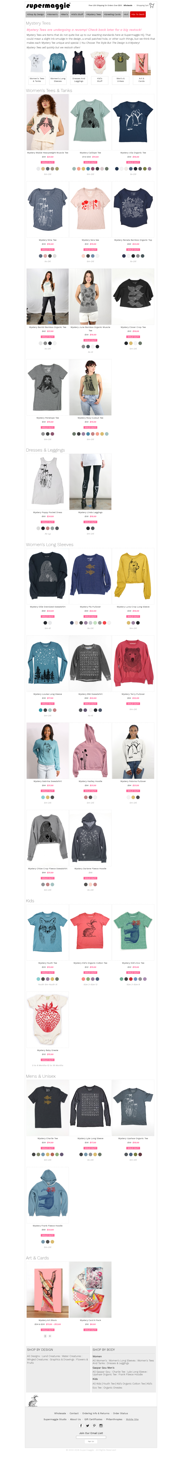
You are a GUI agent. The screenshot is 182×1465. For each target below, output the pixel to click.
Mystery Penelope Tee (48, 418)
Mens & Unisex (41, 1076)
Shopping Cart (143, 5)
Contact (74, 1413)
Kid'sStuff (99, 79)
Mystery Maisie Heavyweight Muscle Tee (47, 152)
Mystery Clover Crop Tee (133, 327)
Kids (30, 900)
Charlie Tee (118, 1371)
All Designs (33, 1356)
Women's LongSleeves (57, 79)
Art (126, 14)
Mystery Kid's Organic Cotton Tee (90, 963)
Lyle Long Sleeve (137, 1371)
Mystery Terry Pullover (133, 694)
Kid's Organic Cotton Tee (131, 1383)
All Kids (97, 1383)
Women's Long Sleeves (49, 544)
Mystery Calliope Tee (90, 152)
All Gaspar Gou (101, 1371)
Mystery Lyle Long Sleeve (90, 1138)
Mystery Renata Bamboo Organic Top (133, 240)
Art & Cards (37, 1257)
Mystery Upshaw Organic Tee (133, 1138)
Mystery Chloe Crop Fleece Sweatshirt (47, 868)
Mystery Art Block (48, 1320)
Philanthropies (114, 1419)
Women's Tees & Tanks (49, 90)
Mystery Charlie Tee (48, 1138)
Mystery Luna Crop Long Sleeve (133, 606)
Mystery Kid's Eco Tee (133, 963)
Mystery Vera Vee (90, 240)
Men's (65, 14)
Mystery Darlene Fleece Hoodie (90, 868)
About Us (75, 1419)
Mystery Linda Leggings (90, 512)
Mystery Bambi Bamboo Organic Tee (47, 327)
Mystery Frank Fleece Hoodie (47, 1225)
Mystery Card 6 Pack (90, 1320)
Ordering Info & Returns (95, 1413)
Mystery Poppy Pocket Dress (47, 512)
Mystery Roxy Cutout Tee (90, 418)
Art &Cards (142, 79)
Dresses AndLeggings (78, 79)
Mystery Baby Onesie (47, 1050)
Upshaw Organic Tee (105, 1374)
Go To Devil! (138, 14)
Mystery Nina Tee (47, 240)
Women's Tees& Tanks (37, 79)
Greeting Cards (113, 14)
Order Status (120, 1413)
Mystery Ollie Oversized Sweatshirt (47, 606)
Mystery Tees (94, 14)
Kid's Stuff (77, 14)
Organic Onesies (113, 1387)
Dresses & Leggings (45, 450)
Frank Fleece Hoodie (131, 1374)
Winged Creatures (37, 1359)
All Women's (100, 1360)
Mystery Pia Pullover (90, 606)
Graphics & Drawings (62, 1359)
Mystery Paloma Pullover (133, 781)
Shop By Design (36, 14)
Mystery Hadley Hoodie (90, 781)
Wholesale (60, 1413)
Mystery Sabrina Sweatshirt (48, 781)
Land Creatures (51, 1356)
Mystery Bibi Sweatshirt (90, 694)
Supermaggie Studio (55, 1419)
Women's (53, 14)
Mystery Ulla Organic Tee (133, 152)
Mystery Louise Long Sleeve (47, 694)
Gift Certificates (93, 1419)
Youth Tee (109, 1383)
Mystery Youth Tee (47, 963)
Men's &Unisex (121, 79)
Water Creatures (71, 1356)
